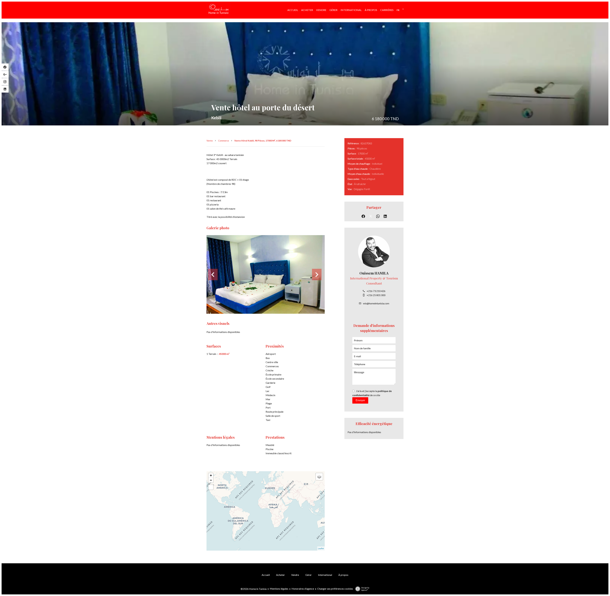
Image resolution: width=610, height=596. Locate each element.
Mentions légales (279, 588)
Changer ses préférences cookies (335, 588)
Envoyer (360, 400)
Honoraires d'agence (302, 588)
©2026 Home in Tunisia (254, 588)
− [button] (211, 480)
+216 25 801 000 (376, 295)
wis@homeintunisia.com (376, 303)
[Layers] (319, 476)
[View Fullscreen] (210, 487)
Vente (210, 140)
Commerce (223, 140)
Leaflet (321, 548)
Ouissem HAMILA (374, 273)
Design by (365, 588)
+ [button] (211, 475)
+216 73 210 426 (376, 290)
